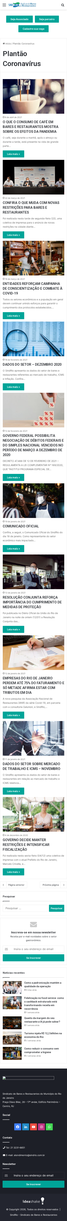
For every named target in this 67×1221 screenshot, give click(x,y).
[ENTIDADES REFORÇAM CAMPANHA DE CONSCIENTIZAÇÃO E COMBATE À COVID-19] (33, 258)
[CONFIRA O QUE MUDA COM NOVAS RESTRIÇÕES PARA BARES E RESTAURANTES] (33, 177)
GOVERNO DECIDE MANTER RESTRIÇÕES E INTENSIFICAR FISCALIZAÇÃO (26, 845)
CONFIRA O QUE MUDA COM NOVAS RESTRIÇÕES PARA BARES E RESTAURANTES (31, 207)
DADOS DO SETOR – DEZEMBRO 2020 (32, 364)
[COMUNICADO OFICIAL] (33, 500)
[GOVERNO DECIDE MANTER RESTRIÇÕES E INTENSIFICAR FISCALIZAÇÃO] (33, 814)
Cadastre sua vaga (33, 28)
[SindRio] (22, 4)
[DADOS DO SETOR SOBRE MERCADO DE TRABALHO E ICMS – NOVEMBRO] (33, 738)
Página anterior (16, 884)
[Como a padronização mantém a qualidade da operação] (12, 987)
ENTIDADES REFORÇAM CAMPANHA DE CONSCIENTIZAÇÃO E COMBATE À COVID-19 (32, 288)
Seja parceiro (47, 19)
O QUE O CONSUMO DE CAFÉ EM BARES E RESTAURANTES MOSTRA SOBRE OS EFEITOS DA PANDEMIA (30, 127)
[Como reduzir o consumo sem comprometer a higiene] (12, 1053)
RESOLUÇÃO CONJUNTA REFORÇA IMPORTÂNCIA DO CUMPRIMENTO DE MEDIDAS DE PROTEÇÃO (32, 602)
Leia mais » (13, 153)
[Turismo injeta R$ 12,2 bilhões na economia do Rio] (12, 1038)
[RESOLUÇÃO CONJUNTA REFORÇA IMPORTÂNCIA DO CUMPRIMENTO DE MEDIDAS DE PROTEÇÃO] (33, 572)
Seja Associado (19, 19)
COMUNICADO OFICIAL (21, 526)
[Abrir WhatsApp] (58, 1212)
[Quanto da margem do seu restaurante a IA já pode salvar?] (12, 1022)
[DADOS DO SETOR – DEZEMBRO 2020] (33, 339)
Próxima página (51, 884)
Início (8, 43)
